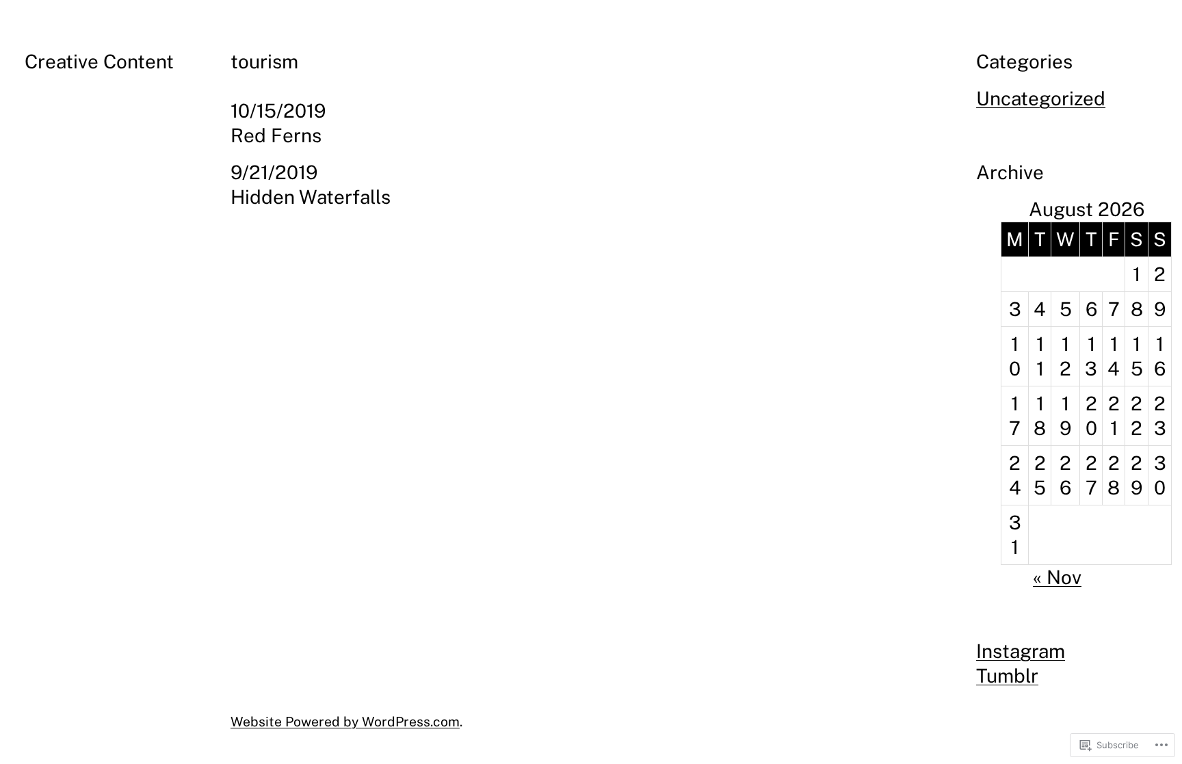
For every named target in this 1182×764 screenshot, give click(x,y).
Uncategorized (1040, 98)
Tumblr (1007, 675)
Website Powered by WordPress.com (345, 721)
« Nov (1057, 577)
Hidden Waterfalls (311, 196)
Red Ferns (276, 135)
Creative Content (99, 61)
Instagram (1020, 651)
